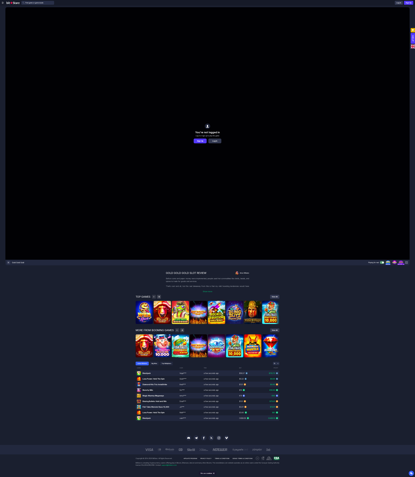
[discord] (188, 438)
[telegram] (196, 438)
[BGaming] (186, 303)
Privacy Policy (205, 458)
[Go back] (8, 262)
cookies (209, 473)
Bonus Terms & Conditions (242, 458)
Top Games (143, 296)
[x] (211, 438)
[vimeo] (226, 438)
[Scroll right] (159, 297)
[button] (388, 262)
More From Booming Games (155, 330)
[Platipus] (150, 303)
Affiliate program (190, 458)
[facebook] (203, 438)
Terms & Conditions (222, 458)
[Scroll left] (154, 297)
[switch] (382, 262)
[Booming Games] (168, 303)
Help (413, 38)
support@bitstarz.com (169, 465)
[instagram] (219, 438)
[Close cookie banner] (214, 473)
